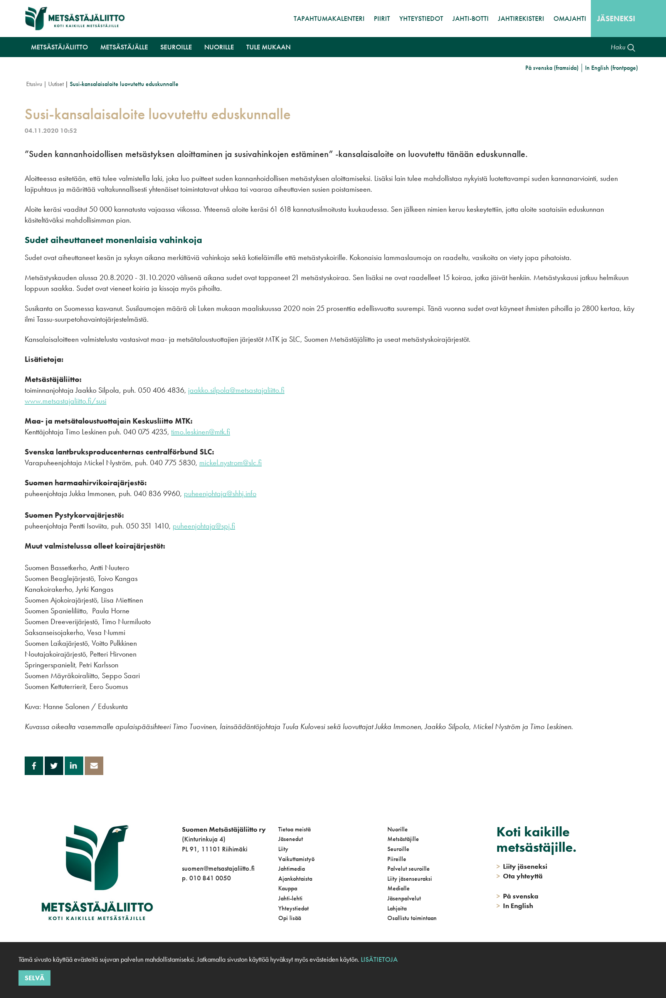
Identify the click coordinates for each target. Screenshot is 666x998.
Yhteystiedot (421, 18)
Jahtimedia (291, 869)
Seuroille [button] (176, 46)
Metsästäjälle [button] (124, 46)
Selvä (34, 977)
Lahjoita (397, 908)
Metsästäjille (403, 839)
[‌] (183, 909)
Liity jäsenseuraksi (409, 879)
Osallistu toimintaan (412, 918)
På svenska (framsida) (552, 68)
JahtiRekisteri (521, 18)
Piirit (382, 18)
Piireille (396, 859)
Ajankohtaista (295, 879)
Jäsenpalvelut (404, 898)
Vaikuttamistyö (296, 859)
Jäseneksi (616, 19)
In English (514, 905)
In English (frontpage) (611, 68)
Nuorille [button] (219, 46)
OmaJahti (569, 18)
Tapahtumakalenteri (329, 18)
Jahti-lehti (290, 898)
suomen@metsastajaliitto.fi (218, 868)
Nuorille (397, 829)
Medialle (398, 888)
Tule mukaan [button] (268, 46)
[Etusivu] (75, 18)
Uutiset (56, 84)
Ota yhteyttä (519, 875)
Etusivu (34, 84)
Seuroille (398, 849)
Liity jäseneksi (521, 866)
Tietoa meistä (294, 829)
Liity (283, 849)
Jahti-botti (470, 18)
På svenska (517, 896)
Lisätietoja (378, 959)
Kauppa (287, 888)
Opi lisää (289, 918)
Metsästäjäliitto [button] (59, 46)
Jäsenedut (290, 839)
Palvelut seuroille (408, 869)
